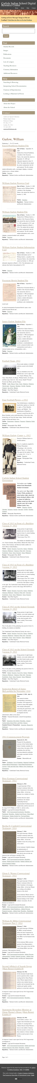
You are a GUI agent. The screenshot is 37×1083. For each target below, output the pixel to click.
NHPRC (27, 1070)
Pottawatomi (10, 421)
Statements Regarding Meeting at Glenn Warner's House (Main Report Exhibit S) (18, 1012)
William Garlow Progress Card (15, 183)
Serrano (15, 509)
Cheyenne (20, 509)
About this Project (9, 103)
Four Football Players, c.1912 (15, 399)
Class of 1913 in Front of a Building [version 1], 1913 (18, 566)
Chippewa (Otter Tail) (19, 551)
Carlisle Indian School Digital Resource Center (18, 3)
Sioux (20, 384)
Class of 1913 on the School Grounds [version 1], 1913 (18, 607)
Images (5, 50)
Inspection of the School (13, 721)
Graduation (10, 762)
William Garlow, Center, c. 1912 (16, 435)
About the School (9, 107)
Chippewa (25, 384)
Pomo (17, 384)
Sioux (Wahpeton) (26, 553)
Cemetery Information (10, 69)
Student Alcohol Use (15, 816)
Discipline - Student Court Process (17, 814)
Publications (7, 54)
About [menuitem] (22, 8)
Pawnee (30, 507)
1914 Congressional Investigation (15, 812)
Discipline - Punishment (27, 911)
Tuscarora (9, 173)
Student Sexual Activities (13, 861)
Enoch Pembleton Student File (15, 145)
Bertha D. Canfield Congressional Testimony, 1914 (17, 827)
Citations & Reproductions (12, 90)
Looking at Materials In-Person (13, 94)
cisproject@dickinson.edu (9, 129)
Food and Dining (25, 816)
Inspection (23, 725)
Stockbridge (5, 553)
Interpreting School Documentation (14, 86)
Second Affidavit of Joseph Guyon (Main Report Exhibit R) (17, 967)
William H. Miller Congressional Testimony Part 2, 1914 (16, 922)
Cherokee (4, 509)
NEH (21, 1070)
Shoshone (18, 386)
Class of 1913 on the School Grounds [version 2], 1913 (18, 650)
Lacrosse (4, 766)
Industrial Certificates (28, 762)
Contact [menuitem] (34, 8)
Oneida (9, 549)
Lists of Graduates (18, 762)
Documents (7, 58)
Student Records (8, 46)
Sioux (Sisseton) (17, 553)
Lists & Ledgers (8, 62)
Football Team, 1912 (11, 360)
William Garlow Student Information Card (18, 248)
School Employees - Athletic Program (20, 909)
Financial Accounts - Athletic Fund (11, 911)
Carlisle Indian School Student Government (15, 479)
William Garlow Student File (15, 211)
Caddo (9, 384)
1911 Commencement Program (15, 736)
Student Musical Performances (10, 764)
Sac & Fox (10, 388)
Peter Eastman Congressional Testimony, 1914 (15, 779)
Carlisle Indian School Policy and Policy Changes (14, 723)
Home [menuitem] (16, 8)
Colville (23, 386)
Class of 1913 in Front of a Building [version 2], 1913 (18, 524)
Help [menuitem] (28, 8)
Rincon (13, 384)
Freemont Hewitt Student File (15, 280)
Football (13, 956)
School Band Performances (25, 764)
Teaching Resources (9, 65)
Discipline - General (25, 721)
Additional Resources (10, 73)
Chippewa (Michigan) (7, 551)
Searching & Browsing (10, 82)
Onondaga (24, 200)
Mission (16, 388)
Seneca (25, 549)
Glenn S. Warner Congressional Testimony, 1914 (16, 874)
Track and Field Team (12, 766)
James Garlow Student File (14, 321)
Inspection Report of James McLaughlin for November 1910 (16, 690)
